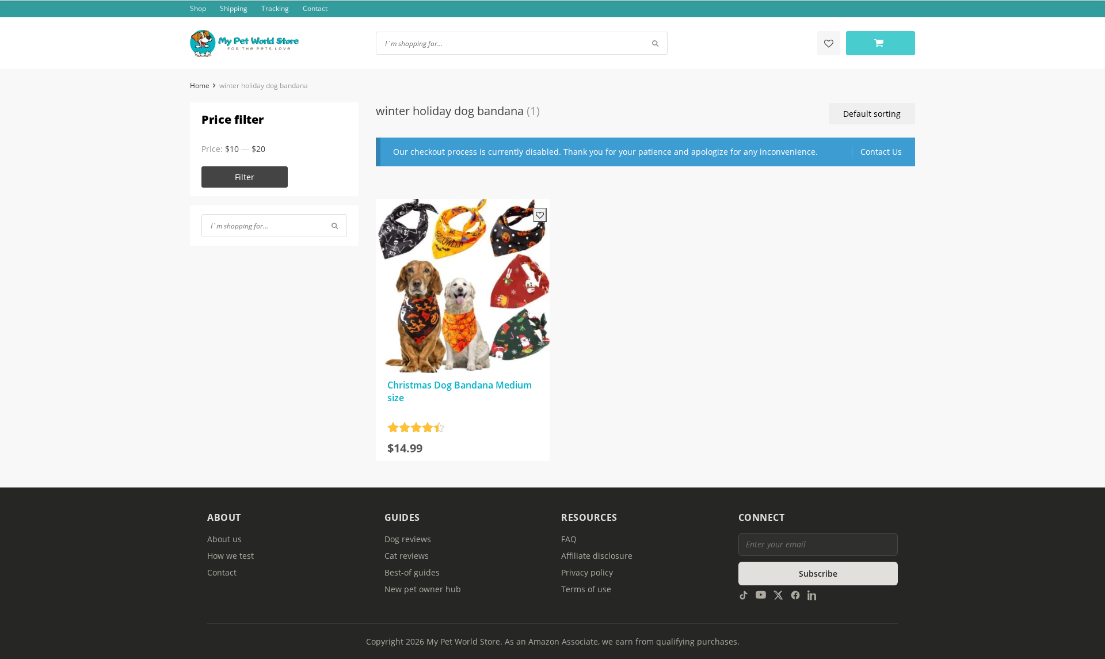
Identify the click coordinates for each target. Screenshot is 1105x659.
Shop (198, 8)
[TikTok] (743, 594)
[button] (872, 113)
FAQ (569, 539)
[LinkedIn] (812, 594)
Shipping (233, 8)
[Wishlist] (828, 43)
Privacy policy (587, 572)
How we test (230, 555)
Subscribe (818, 573)
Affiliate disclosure (596, 555)
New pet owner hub (422, 589)
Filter (244, 177)
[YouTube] (761, 594)
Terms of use (586, 589)
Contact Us (881, 151)
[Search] (334, 226)
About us (224, 539)
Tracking (275, 8)
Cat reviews (406, 555)
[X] (778, 594)
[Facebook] (795, 594)
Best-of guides (412, 572)
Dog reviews (407, 539)
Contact (315, 8)
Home (199, 85)
